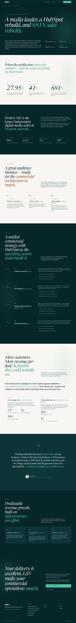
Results (10, 5)
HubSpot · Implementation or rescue (33, 608)
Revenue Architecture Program (32, 606)
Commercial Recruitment (32, 611)
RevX (6, 5)
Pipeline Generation (31, 615)
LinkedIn (60, 606)
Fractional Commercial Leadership (33, 610)
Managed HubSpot (31, 613)
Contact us (61, 608)
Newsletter (45, 606)
